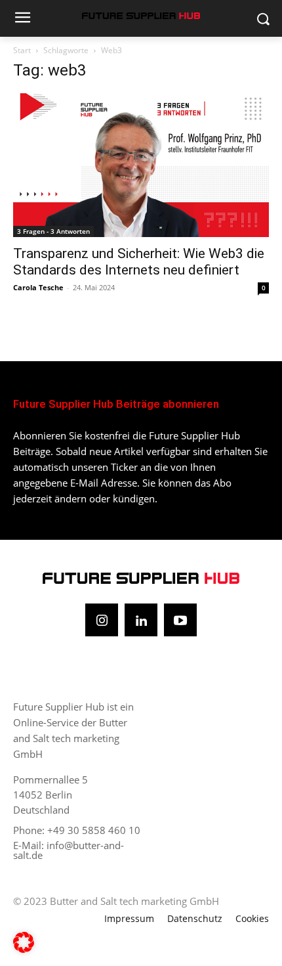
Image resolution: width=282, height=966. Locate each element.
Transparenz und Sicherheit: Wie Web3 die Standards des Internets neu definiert (138, 262)
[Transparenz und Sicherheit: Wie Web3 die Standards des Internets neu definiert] (141, 165)
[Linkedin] (141, 620)
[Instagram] (101, 620)
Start (22, 50)
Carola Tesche (38, 287)
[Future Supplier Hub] (141, 15)
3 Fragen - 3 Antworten (53, 231)
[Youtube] (180, 620)
